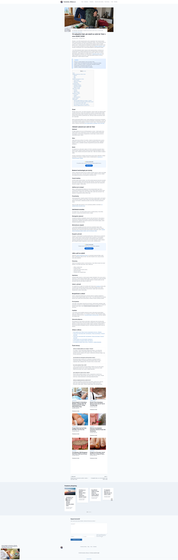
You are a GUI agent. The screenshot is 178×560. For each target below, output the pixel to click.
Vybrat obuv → (89, 165)
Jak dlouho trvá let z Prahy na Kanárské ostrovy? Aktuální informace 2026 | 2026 (70, 501)
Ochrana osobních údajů (94, 552)
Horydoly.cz (98, 286)
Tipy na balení (74, 32)
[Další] (112, 499)
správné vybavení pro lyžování (82, 255)
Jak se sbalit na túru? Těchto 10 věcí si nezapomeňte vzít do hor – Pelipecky (87, 332)
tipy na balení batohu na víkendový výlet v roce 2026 (94, 123)
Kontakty (115, 1)
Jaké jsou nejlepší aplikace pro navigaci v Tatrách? (83, 100)
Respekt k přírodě (77, 87)
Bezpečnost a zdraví (76, 93)
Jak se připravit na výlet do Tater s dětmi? (81, 104)
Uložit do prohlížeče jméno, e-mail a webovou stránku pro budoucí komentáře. (101, 535)
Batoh (75, 77)
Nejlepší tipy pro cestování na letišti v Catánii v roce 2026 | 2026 (79, 478)
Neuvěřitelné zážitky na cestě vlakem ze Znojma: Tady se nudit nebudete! (95, 493)
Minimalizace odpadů (77, 86)
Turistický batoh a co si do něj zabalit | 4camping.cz (83, 339)
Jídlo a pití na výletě (76, 88)
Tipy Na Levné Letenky (99, 1)
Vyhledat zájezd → (89, 248)
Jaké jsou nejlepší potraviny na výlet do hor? (81, 105)
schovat (84, 71)
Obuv (75, 76)
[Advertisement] (89, 467)
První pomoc (76, 94)
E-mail (85, 536)
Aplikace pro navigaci (77, 81)
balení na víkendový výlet (99, 46)
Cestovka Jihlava (75, 38)
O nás (112, 1)
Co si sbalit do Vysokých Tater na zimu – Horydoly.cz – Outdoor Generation (87, 342)
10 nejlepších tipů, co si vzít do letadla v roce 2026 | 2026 (99, 478)
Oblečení (75, 75)
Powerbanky (76, 82)
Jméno (72, 536)
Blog (88, 546)
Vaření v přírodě (76, 92)
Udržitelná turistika (76, 83)
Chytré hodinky (76, 80)
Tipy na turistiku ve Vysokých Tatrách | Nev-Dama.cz (83, 340)
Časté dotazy (75, 99)
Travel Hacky (79, 32)
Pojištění (75, 95)
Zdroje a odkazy (75, 98)
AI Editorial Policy (89, 558)
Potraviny (75, 89)
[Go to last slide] (66, 499)
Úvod (82, 1)
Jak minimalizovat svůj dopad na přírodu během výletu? (83, 101)
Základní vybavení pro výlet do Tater (79, 74)
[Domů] (72, 30)
